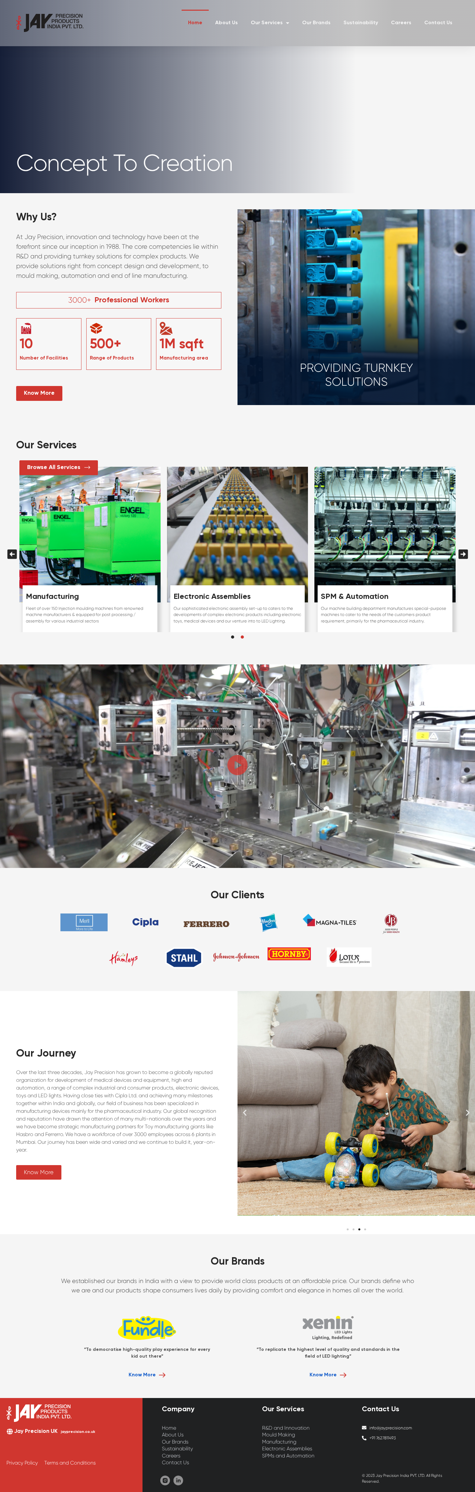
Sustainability (360, 23)
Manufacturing (347, 596)
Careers (401, 23)
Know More (142, 1375)
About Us (226, 23)
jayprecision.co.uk (78, 1432)
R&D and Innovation (62, 596)
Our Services (267, 23)
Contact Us (438, 23)
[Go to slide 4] (365, 1229)
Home (195, 23)
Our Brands (316, 23)
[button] (237, 766)
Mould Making (199, 596)
